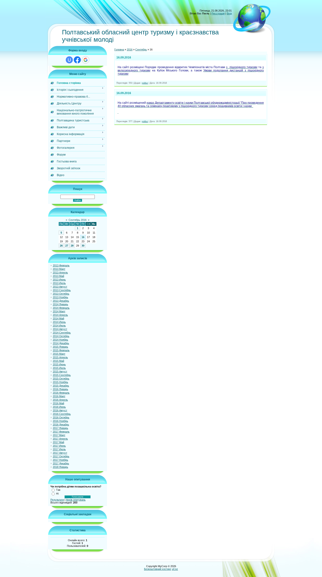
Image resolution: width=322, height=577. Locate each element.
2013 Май (58, 276)
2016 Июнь (59, 406)
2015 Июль (59, 368)
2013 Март (59, 269)
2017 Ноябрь (60, 459)
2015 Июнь (59, 364)
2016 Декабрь (61, 424)
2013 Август (60, 286)
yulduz (145, 83)
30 (83, 245)
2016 (129, 49)
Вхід (229, 13)
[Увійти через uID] (69, 59)
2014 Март (59, 311)
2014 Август (60, 329)
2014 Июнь (59, 322)
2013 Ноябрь (60, 297)
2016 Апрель (60, 399)
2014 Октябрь (61, 336)
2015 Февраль (61, 350)
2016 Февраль (61, 392)
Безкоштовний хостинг (157, 569)
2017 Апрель (60, 438)
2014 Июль (59, 325)
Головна (119, 49)
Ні (57, 493)
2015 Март (59, 353)
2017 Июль (59, 449)
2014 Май (58, 318)
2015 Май (58, 360)
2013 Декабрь (61, 300)
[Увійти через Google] (85, 60)
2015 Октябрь (61, 378)
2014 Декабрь (61, 343)
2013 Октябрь (61, 293)
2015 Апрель (60, 357)
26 (61, 245)
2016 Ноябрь (60, 421)
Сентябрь (141, 49)
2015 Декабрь (61, 385)
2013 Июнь (59, 279)
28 (72, 245)
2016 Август (60, 410)
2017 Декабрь (61, 463)
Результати (57, 499)
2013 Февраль (61, 265)
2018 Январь (60, 467)
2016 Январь (60, 389)
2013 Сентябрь (62, 290)
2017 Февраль (61, 431)
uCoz (175, 569)
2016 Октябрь (61, 417)
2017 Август (60, 452)
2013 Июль (59, 283)
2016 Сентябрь (62, 413)
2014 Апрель (60, 314)
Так (58, 489)
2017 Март (59, 435)
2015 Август (60, 371)
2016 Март (59, 396)
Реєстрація (218, 13)
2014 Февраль (61, 307)
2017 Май (58, 442)
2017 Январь (60, 428)
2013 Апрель (60, 272)
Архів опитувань (76, 499)
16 (83, 237)
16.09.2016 (123, 57)
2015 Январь (60, 346)
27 (66, 245)
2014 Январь (60, 304)
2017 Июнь (59, 445)
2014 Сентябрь (62, 332)
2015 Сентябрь (62, 375)
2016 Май (58, 403)
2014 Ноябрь (60, 339)
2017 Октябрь (61, 456)
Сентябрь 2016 (78, 219)
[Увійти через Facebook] (77, 59)
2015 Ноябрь (60, 382)
